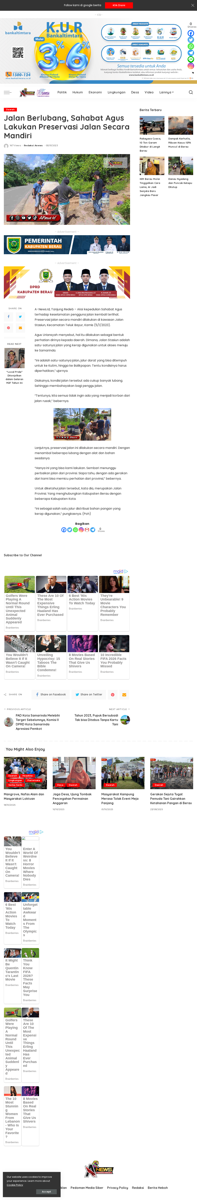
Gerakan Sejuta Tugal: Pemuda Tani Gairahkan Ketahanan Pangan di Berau (171, 798)
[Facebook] (8, 316)
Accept (46, 1191)
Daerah (10, 109)
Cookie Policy (15, 1185)
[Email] (20, 328)
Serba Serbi (15, 785)
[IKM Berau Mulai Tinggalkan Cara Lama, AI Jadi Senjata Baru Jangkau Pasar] (152, 166)
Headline (28, 775)
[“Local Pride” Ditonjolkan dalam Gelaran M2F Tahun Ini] (14, 358)
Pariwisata (34, 780)
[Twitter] (20, 316)
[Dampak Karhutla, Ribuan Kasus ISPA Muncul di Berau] (180, 125)
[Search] (191, 92)
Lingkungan (15, 780)
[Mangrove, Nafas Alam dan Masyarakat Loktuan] (25, 773)
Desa (60, 785)
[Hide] (192, 72)
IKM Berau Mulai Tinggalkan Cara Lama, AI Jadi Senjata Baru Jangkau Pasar (150, 187)
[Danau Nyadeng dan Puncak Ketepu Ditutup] (180, 166)
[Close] (193, 5)
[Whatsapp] (75, 529)
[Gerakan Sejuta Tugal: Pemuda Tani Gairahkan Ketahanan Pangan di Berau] (171, 773)
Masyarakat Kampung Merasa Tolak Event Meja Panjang (120, 798)
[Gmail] (86, 529)
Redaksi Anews (33, 145)
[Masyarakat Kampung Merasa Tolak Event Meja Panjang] (122, 773)
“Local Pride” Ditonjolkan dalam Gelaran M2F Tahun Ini (14, 377)
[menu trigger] (9, 92)
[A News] (33, 92)
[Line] (191, 59)
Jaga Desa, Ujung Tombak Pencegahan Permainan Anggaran (72, 798)
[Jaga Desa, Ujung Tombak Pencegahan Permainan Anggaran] (74, 773)
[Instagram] (81, 529)
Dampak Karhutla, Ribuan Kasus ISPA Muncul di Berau (179, 142)
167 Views (15, 145)
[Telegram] (92, 529)
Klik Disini (119, 5)
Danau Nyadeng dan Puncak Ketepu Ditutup (180, 183)
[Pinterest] (8, 328)
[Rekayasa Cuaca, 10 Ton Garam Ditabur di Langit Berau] (152, 125)
